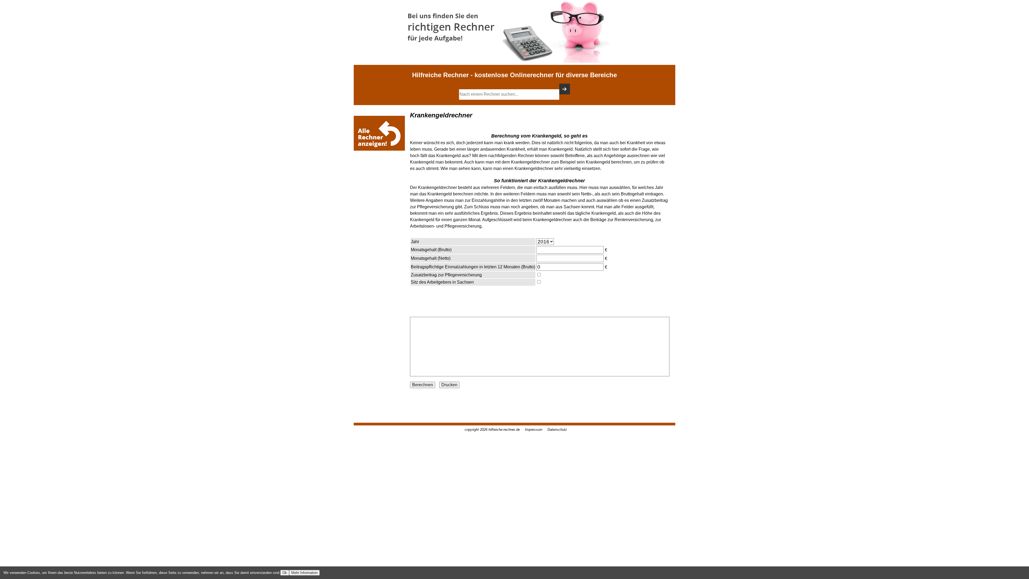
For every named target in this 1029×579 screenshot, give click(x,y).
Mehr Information (304, 573)
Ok (284, 573)
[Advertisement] (380, 168)
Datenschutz (557, 430)
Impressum (533, 430)
